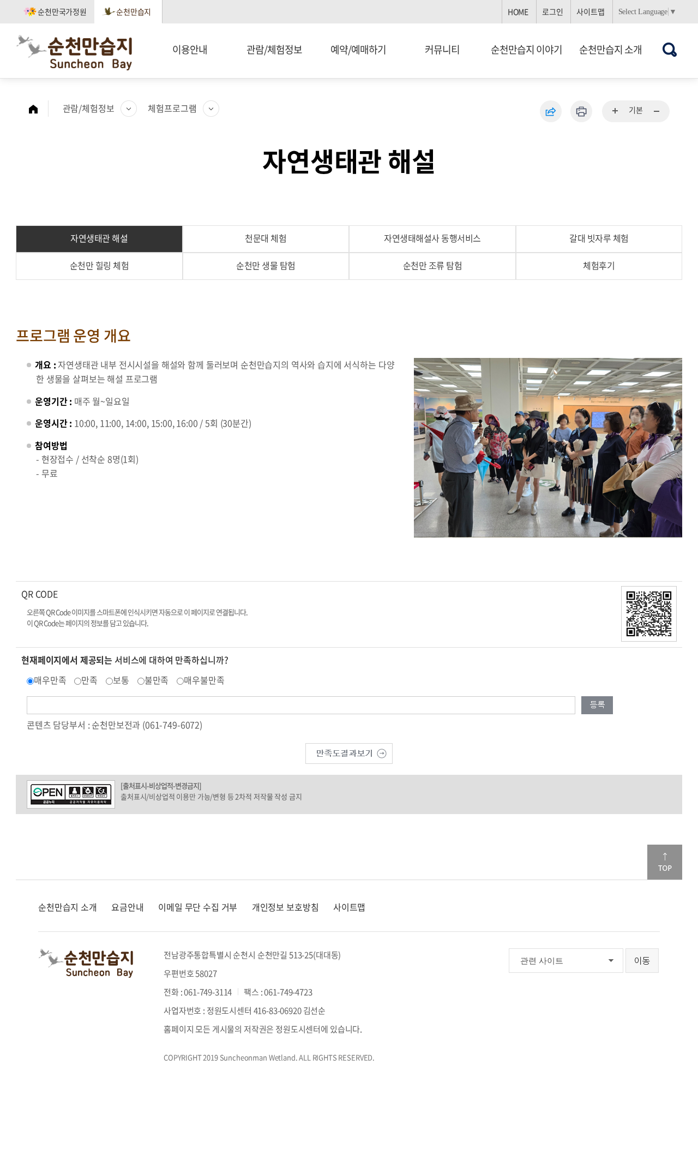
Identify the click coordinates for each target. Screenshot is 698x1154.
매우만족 (50, 679)
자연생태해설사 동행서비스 (432, 237)
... (615, 111)
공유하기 (551, 111)
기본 (636, 109)
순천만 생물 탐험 (266, 265)
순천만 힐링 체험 (99, 265)
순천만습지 (133, 11)
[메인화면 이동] (39, 108)
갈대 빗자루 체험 (599, 237)
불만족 (157, 679)
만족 (89, 679)
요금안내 (127, 906)
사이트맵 (590, 11)
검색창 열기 (669, 49)
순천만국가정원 (62, 11)
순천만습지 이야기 (526, 49)
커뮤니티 (442, 49)
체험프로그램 (172, 108)
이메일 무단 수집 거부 (197, 906)
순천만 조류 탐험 (432, 265)
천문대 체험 (265, 237)
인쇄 (581, 111)
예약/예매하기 (358, 49)
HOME (518, 11)
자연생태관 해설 (99, 237)
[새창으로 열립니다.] (349, 751)
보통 (121, 679)
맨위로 (664, 862)
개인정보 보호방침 (285, 906)
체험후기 (599, 265)
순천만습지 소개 (610, 49)
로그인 (552, 11)
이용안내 (189, 49)
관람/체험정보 (274, 49)
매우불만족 (204, 679)
